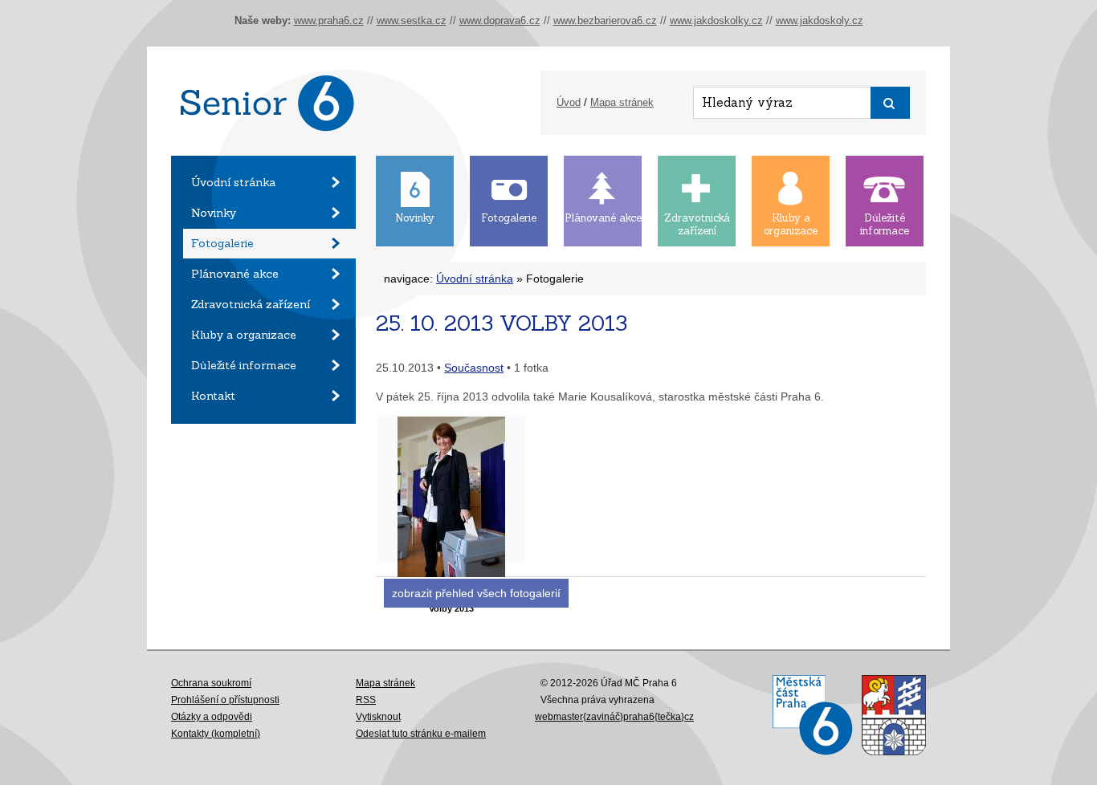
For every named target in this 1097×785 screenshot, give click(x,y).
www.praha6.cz (329, 20)
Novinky (213, 212)
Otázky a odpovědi (211, 716)
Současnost (474, 367)
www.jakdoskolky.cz (716, 20)
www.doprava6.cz (499, 20)
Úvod (569, 102)
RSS (366, 700)
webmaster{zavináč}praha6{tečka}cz (614, 716)
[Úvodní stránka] (263, 151)
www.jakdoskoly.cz (819, 20)
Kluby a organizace (243, 334)
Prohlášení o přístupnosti (225, 700)
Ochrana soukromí (211, 683)
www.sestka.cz (412, 20)
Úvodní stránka (233, 182)
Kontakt (213, 395)
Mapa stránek (622, 102)
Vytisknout (378, 716)
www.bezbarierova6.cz (605, 20)
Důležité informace (243, 365)
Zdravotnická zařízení (250, 304)
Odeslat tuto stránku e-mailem (421, 733)
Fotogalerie (222, 243)
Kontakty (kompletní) (215, 733)
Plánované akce (235, 273)
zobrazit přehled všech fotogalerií (476, 593)
